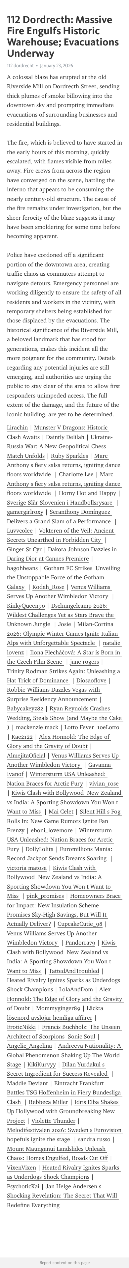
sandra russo (94, 1139)
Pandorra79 (80, 942)
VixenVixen (21, 1167)
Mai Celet (61, 811)
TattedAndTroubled (74, 971)
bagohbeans (22, 568)
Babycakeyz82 (25, 708)
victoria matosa (27, 867)
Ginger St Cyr (24, 549)
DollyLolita (39, 849)
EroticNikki (21, 1027)
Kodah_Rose (48, 587)
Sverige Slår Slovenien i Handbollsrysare (60, 502)
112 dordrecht (20, 66)
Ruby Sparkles (69, 455)
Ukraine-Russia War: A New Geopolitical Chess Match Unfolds (60, 446)
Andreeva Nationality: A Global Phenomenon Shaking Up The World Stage (65, 1055)
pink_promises (45, 895)
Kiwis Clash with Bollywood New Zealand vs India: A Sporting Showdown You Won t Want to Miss (65, 802)
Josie (64, 624)
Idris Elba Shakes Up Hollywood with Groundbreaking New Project (63, 1111)
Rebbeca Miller (48, 1102)
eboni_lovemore (52, 830)
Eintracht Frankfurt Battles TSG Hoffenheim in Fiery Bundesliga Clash (64, 1093)
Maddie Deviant (27, 1083)
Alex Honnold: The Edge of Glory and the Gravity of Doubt (65, 999)
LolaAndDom (76, 989)
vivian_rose (104, 783)
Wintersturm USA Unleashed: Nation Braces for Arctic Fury (60, 840)
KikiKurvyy (41, 1064)
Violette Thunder (53, 1120)
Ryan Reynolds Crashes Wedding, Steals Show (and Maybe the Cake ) (65, 718)
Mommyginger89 (58, 1008)
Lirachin (17, 427)
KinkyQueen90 (26, 605)
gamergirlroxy (25, 511)
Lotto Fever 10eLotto (91, 727)
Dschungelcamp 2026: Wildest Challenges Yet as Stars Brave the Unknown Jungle (61, 615)
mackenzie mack (37, 727)
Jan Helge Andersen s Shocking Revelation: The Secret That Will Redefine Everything (63, 1196)
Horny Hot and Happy (87, 493)
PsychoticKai (23, 1186)
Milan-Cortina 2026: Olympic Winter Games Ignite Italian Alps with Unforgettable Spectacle (63, 633)
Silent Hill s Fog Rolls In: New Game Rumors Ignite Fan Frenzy (64, 821)
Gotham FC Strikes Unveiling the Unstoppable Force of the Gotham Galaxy (64, 578)
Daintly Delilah (65, 437)
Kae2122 (22, 736)
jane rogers (84, 661)
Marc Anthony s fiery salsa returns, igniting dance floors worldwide (64, 465)
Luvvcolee (20, 530)
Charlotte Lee (76, 474)
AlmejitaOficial (26, 755)
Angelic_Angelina (29, 1045)
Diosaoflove (91, 680)
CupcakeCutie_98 (80, 923)
